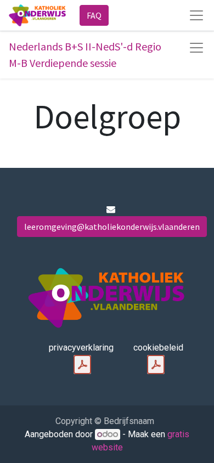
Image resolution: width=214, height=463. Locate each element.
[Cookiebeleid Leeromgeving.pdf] (155, 364)
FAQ (94, 15)
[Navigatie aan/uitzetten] (196, 48)
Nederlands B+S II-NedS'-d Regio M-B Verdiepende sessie (85, 54)
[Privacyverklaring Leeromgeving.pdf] (82, 364)
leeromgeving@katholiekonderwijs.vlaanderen (112, 226)
